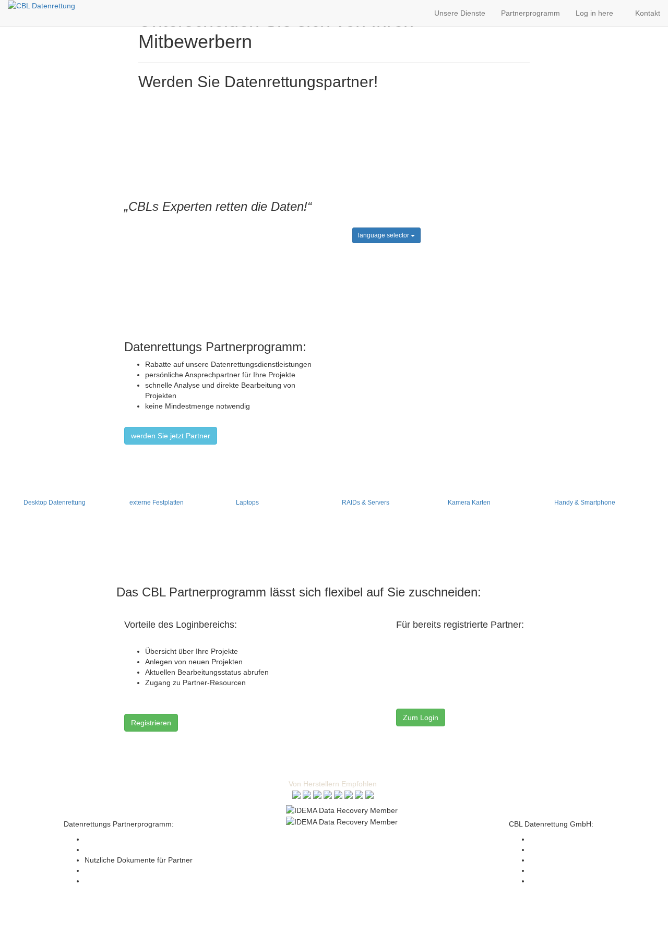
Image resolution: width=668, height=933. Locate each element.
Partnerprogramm (530, 13)
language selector (384, 235)
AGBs (340, 837)
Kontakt (647, 13)
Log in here (597, 13)
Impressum (305, 837)
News (94, 870)
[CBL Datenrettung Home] (41, 5)
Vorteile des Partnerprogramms (136, 839)
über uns (544, 860)
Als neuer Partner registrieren (133, 849)
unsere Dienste (555, 849)
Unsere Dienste (459, 13)
